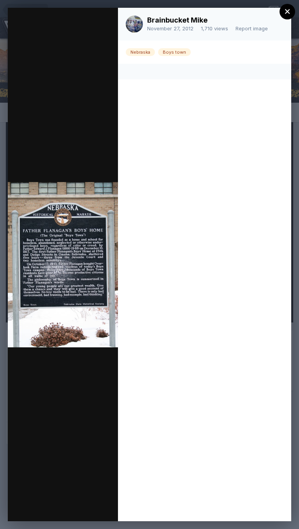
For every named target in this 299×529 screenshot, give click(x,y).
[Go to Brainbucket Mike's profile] (134, 24)
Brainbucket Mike (177, 20)
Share (91, 507)
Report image (252, 28)
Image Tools (38, 507)
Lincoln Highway (81, 39)
